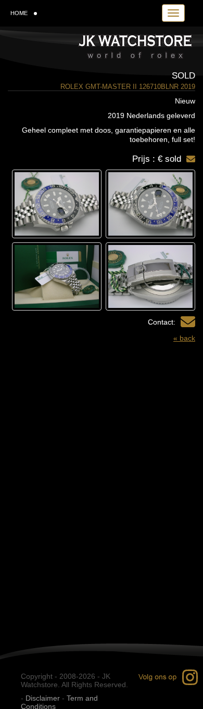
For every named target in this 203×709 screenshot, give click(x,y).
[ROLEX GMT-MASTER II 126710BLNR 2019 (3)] (150, 276)
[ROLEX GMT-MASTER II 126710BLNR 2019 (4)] (57, 276)
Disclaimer (43, 698)
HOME (19, 13)
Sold (183, 76)
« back (184, 338)
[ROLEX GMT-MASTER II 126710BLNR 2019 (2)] (57, 204)
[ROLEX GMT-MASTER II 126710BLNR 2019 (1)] (150, 204)
